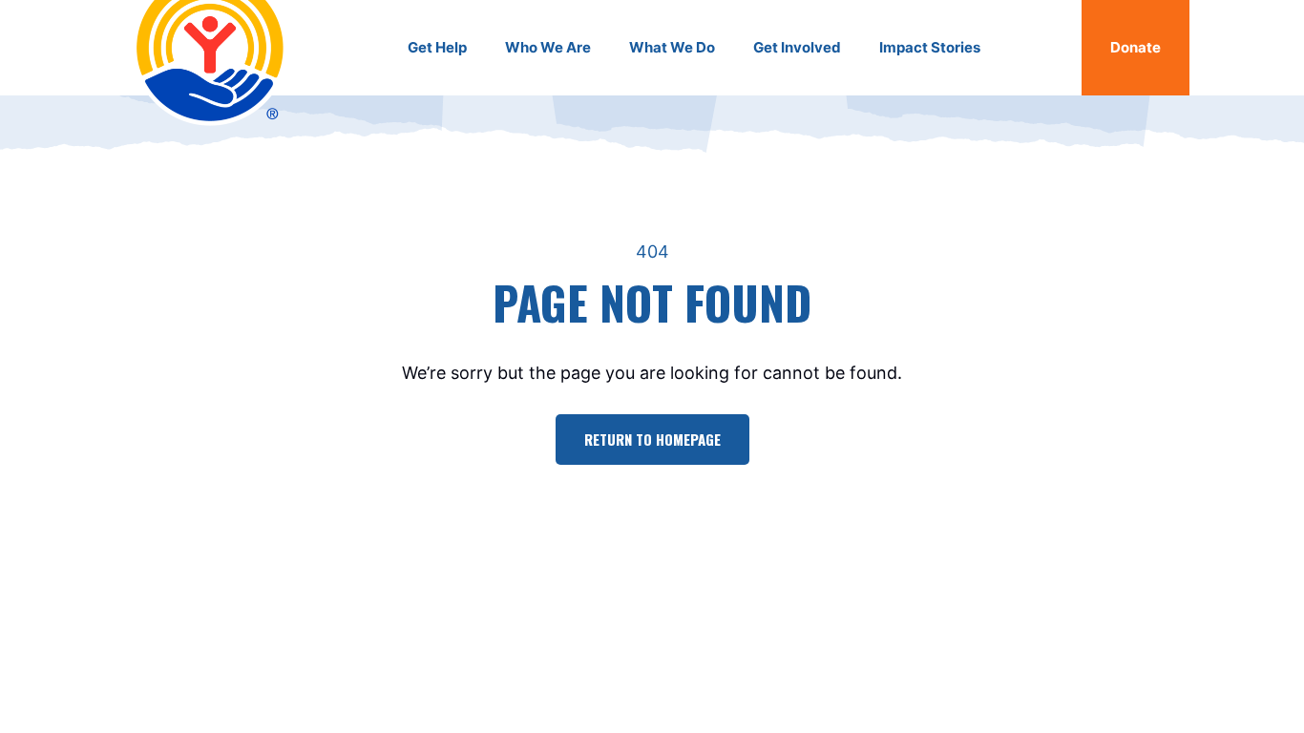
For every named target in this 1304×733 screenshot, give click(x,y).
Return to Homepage (652, 439)
